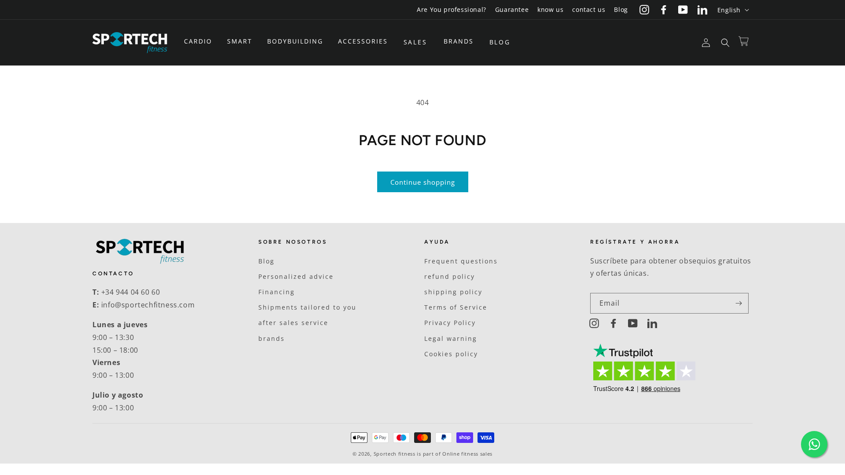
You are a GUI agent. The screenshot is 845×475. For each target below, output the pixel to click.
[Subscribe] (738, 303)
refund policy (449, 276)
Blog (621, 9)
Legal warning (450, 338)
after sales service (293, 322)
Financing (276, 292)
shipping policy (453, 292)
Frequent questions (461, 261)
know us (550, 9)
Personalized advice (296, 276)
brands (271, 338)
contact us (588, 9)
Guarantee (512, 9)
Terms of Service (455, 307)
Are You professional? (451, 9)
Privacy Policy (450, 322)
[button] (201, 41)
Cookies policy (451, 354)
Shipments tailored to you (307, 307)
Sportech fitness (394, 453)
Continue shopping (422, 182)
